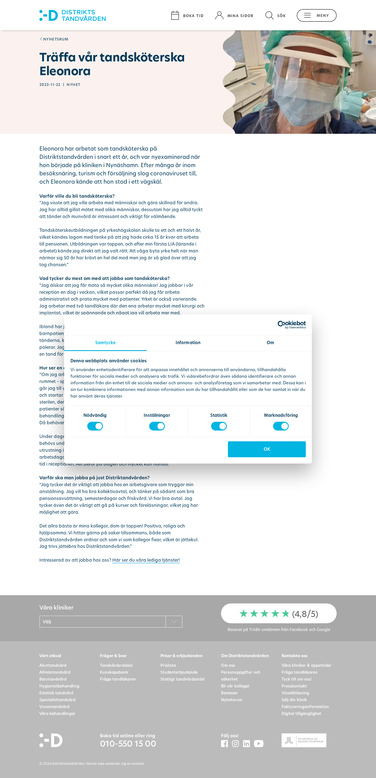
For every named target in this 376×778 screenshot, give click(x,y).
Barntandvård (52, 679)
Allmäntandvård (54, 672)
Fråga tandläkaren (118, 679)
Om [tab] (270, 343)
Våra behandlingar (57, 713)
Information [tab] (188, 343)
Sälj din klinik (294, 699)
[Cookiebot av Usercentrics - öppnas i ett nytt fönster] (282, 324)
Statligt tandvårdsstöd (182, 679)
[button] (314, 15)
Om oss (228, 665)
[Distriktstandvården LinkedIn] (248, 743)
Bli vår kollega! (235, 686)
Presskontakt (294, 686)
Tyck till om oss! (297, 679)
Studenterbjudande (179, 672)
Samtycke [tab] (105, 343)
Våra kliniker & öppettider (306, 665)
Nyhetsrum (55, 39)
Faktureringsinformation (305, 706)
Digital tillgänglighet (301, 713)
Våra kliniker (56, 607)
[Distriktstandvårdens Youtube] (261, 744)
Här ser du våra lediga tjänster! (146, 560)
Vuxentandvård (54, 706)
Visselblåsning (295, 692)
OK (267, 449)
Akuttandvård (52, 665)
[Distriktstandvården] (102, 15)
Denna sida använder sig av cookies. (115, 763)
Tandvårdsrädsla (116, 665)
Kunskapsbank (114, 672)
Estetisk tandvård (56, 692)
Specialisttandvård (57, 699)
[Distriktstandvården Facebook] (226, 743)
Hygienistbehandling (59, 686)
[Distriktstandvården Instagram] (237, 743)
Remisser (229, 692)
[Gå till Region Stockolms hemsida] (309, 741)
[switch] (157, 426)
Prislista (168, 665)
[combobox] (110, 622)
